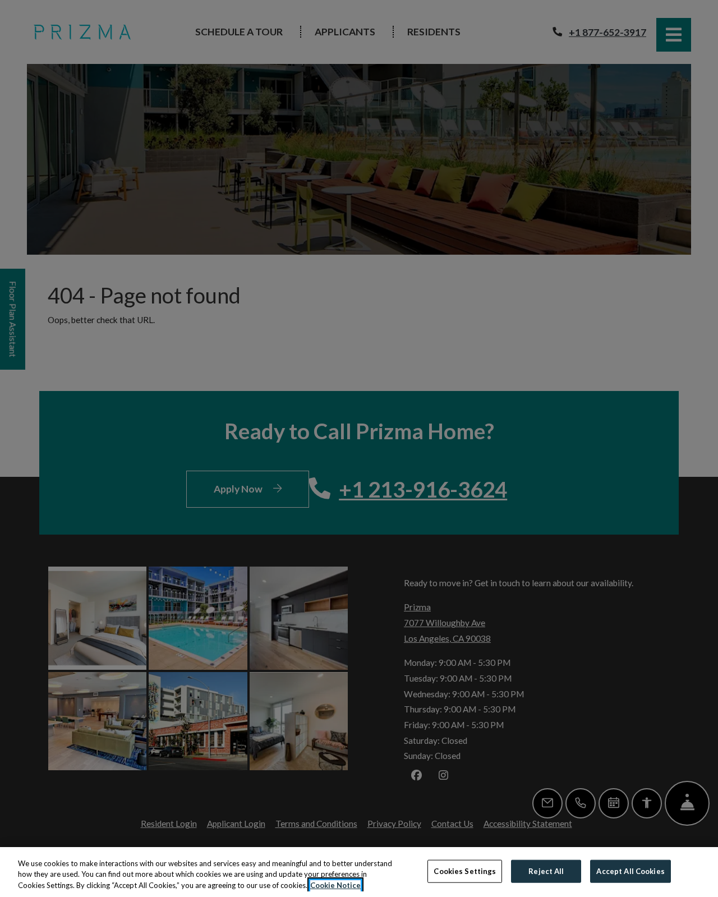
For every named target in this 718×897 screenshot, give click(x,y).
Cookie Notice (335, 885)
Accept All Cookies (630, 870)
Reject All (546, 870)
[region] (359, 872)
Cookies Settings (465, 870)
